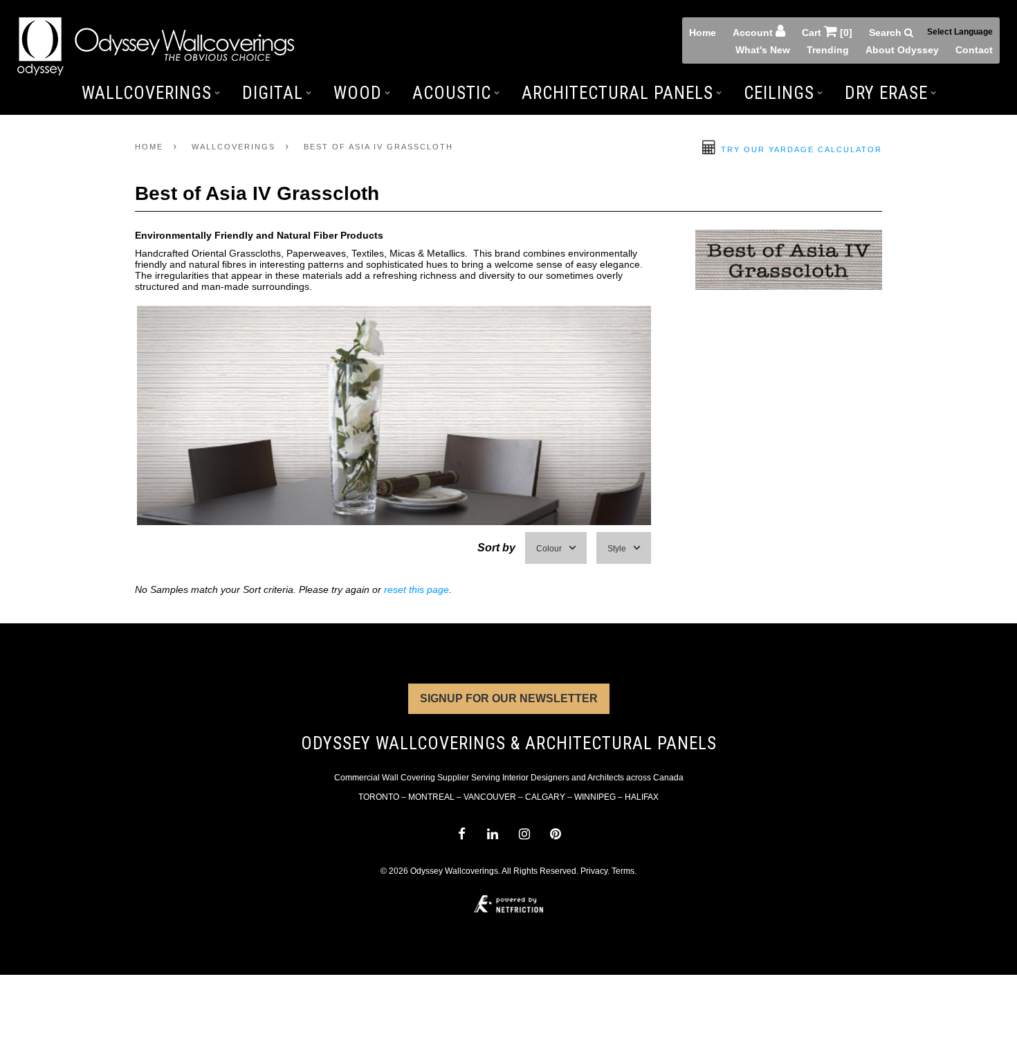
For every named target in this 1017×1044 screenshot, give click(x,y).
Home (702, 32)
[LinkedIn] (493, 834)
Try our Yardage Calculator (799, 149)
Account (754, 32)
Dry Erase (886, 93)
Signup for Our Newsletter (509, 698)
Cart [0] (827, 32)
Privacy (593, 871)
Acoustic (451, 93)
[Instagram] (524, 834)
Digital (272, 93)
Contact (974, 49)
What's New (762, 49)
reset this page (416, 589)
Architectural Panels (617, 93)
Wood (357, 93)
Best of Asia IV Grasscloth (378, 147)
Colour (549, 548)
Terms (623, 871)
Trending (828, 49)
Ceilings (779, 93)
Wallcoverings (147, 93)
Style (616, 548)
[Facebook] (461, 834)
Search (886, 32)
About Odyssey (902, 49)
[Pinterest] (555, 834)
